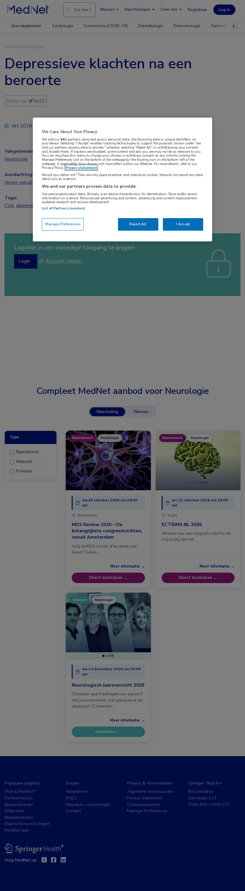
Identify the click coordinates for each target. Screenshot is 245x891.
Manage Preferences (62, 224)
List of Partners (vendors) (63, 208)
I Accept (183, 224)
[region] (122, 179)
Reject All (138, 224)
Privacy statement (81, 167)
